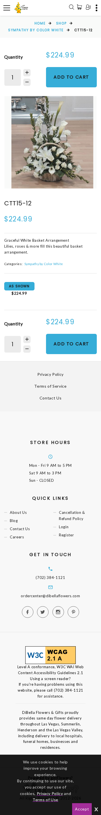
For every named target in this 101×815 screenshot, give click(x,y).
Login (63, 527)
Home (40, 23)
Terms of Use (45, 799)
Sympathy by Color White (36, 30)
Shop (61, 23)
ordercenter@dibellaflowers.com (50, 596)
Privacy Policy (50, 374)
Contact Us (51, 398)
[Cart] (80, 7)
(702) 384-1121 (50, 577)
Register (66, 535)
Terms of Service (50, 386)
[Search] (71, 8)
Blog (14, 520)
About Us (18, 512)
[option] (50, 142)
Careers (17, 537)
